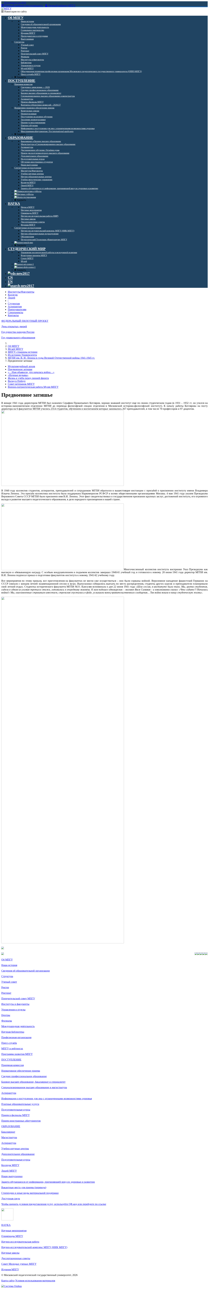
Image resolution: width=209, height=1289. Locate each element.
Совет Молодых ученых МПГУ (18, 1264)
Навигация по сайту (15, 11)
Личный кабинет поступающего (24, 5)
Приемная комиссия (12, 1065)
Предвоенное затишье (20, 369)
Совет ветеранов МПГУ (21, 384)
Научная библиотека (12, 1031)
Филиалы (6, 1020)
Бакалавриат (8, 1131)
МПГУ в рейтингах (12, 1048)
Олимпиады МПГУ (12, 1236)
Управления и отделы (13, 1009)
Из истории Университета (22, 355)
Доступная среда (10, 1198)
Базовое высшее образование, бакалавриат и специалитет (33, 1081)
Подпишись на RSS (15, 2)
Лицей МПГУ (9, 1170)
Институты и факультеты (15, 1004)
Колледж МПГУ (10, 1165)
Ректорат (6, 993)
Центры (5, 1015)
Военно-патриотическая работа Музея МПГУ (33, 387)
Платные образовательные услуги (20, 1104)
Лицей (11, 297)
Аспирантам (15, 306)
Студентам (14, 303)
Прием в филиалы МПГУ (15, 1115)
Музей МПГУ (15, 349)
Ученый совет (9, 981)
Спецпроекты (15, 312)
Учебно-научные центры (15, 1148)
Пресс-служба (9, 1043)
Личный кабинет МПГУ (61, 5)
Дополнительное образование (18, 1154)
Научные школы (10, 1252)
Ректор (5, 987)
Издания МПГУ (10, 1269)
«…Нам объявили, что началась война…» (31, 372)
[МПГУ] (6, 8)
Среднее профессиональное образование (24, 1076)
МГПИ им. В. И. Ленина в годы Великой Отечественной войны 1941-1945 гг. (51, 357)
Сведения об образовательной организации (25, 970)
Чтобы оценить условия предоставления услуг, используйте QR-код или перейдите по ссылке (53, 1204)
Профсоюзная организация (16, 1037)
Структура (7, 976)
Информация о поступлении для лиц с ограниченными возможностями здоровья (46, 1098)
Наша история (9, 965)
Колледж (13, 294)
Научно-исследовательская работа (20, 1241)
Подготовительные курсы (15, 1109)
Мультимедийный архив (21, 366)
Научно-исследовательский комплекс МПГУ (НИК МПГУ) (34, 1247)
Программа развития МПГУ (17, 1054)
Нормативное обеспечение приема (20, 1070)
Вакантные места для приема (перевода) (23, 1187)
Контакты (13, 315)
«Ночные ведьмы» (18, 375)
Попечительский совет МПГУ (18, 998)
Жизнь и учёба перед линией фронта (28, 378)
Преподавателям (17, 309)
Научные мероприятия (13, 1230)
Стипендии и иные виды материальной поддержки (30, 1193)
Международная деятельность (18, 1026)
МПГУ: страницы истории (22, 352)
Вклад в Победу (17, 381)
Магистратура (9, 1137)
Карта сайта (8, 1280)
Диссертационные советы (15, 1258)
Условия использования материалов (35, 1280)
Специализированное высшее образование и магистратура (34, 1087)
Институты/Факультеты (21, 291)
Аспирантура (8, 1093)
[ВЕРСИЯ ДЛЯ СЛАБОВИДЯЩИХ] (19, 273)
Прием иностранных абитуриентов (21, 1120)
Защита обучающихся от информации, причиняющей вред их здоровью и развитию (48, 1181)
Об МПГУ (13, 346)
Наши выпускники (12, 1176)
